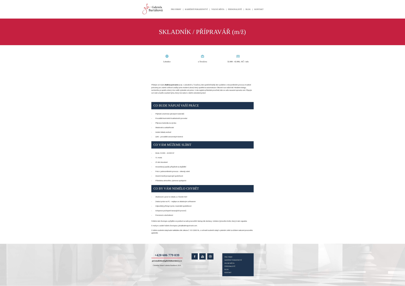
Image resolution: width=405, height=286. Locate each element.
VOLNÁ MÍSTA (217, 9)
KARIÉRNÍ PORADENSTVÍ (196, 9)
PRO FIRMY (176, 9)
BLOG (248, 9)
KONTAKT (258, 9)
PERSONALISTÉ (235, 9)
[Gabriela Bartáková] (152, 9)
